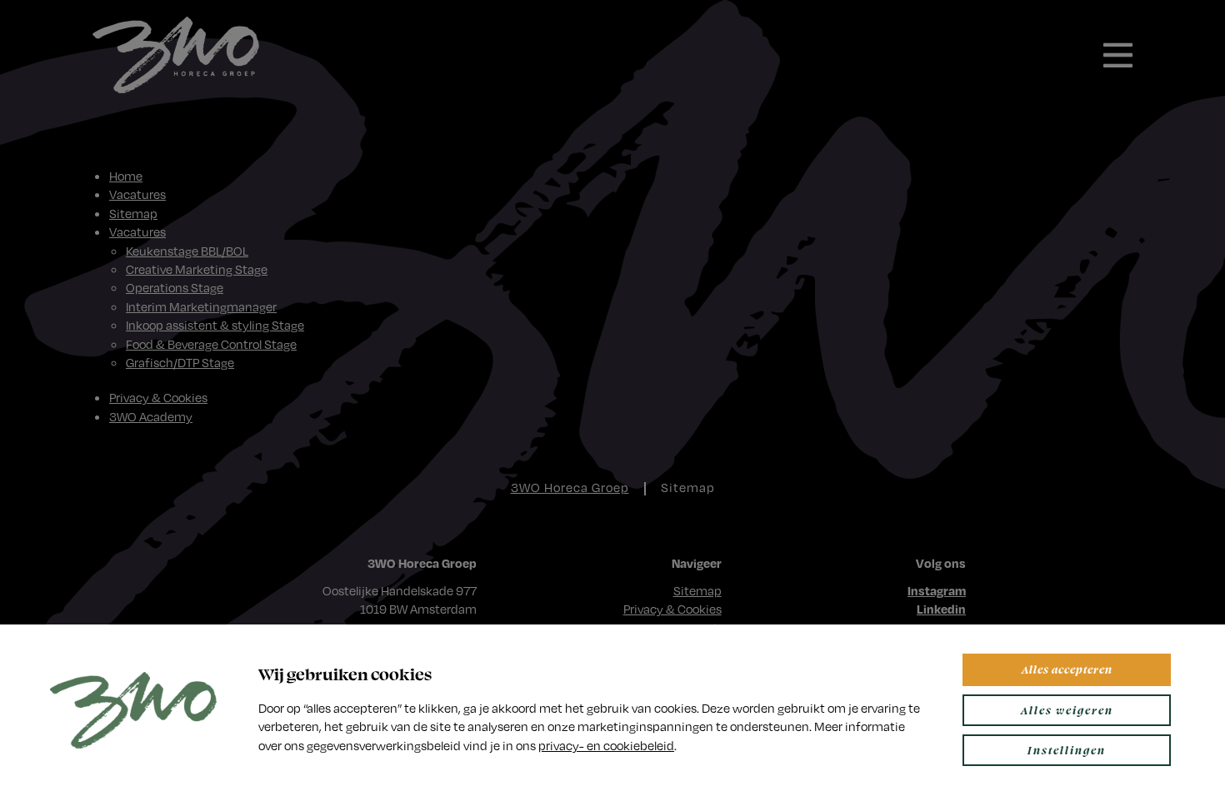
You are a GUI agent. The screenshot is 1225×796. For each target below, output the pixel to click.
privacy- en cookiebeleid (606, 745)
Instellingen (1067, 750)
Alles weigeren (1067, 710)
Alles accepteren (1067, 669)
